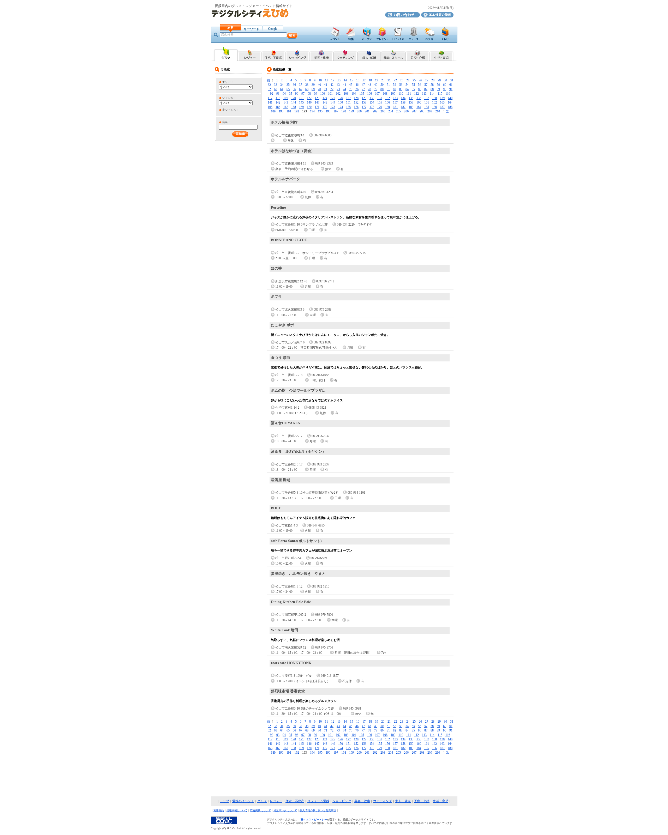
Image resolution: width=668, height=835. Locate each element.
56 (419, 85)
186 (434, 107)
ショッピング (341, 801)
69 (313, 89)
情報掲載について (236, 810)
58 (432, 85)
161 (426, 102)
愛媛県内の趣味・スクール (393, 54)
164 (450, 102)
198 (343, 111)
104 (353, 93)
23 (401, 80)
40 (319, 85)
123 (317, 98)
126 (340, 98)
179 (379, 107)
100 (322, 93)
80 (382, 89)
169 (301, 107)
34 (281, 85)
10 (320, 80)
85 (413, 89)
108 (385, 93)
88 (432, 89)
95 (290, 93)
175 (348, 107)
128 (356, 98)
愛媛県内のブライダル (345, 54)
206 (406, 111)
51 (388, 85)
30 (445, 80)
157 (395, 102)
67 (300, 89)
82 (394, 89)
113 (424, 93)
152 (356, 102)
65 (288, 89)
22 (395, 80)
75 (350, 89)
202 (375, 111)
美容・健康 (362, 801)
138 (434, 98)
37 (300, 85)
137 (426, 98)
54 (407, 85)
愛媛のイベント (243, 801)
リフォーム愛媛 (318, 801)
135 (411, 98)
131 (379, 98)
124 (325, 98)
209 (429, 111)
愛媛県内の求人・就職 (369, 54)
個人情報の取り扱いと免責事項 (318, 810)
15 (351, 80)
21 (389, 80)
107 (377, 93)
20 (382, 80)
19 (376, 80)
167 (285, 107)
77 (363, 89)
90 (444, 89)
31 (451, 80)
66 (294, 89)
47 (363, 85)
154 (371, 102)
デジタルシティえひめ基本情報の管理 (437, 14)
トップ (224, 801)
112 (416, 93)
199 (351, 111)
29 (439, 80)
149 (332, 102)
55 (413, 85)
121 (301, 98)
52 (394, 85)
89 (438, 89)
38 (306, 85)
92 (271, 93)
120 (293, 98)
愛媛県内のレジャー (249, 54)
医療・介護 (422, 801)
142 (278, 102)
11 (326, 80)
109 (393, 93)
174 (340, 107)
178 (371, 107)
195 (320, 111)
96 (296, 93)
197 (335, 111)
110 (400, 93)
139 (442, 98)
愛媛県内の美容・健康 (321, 54)
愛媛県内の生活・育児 (442, 54)
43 (338, 85)
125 (332, 98)
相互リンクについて (285, 810)
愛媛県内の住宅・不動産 (273, 54)
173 (332, 107)
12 (332, 80)
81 (388, 89)
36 (294, 85)
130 (371, 98)
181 (395, 107)
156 (387, 102)
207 (414, 111)
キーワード (251, 29)
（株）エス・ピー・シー (312, 819)
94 (284, 93)
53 (400, 85)
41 (325, 85)
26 (420, 80)
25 (414, 80)
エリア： (228, 81)
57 (425, 85)
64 (281, 89)
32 (269, 85)
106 (369, 93)
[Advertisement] (334, 776)
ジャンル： (229, 97)
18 (370, 80)
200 (359, 111)
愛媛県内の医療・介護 (418, 54)
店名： (226, 122)
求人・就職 (403, 801)
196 (328, 111)
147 (317, 102)
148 (325, 102)
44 (344, 85)
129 (364, 98)
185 (426, 107)
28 (432, 80)
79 (375, 89)
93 (277, 93)
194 (312, 111)
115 (440, 93)
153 (364, 102)
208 (422, 111)
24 (407, 80)
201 (367, 111)
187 (442, 107)
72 (331, 89)
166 (278, 107)
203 (382, 111)
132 (387, 98)
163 (442, 102)
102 (338, 93)
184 (418, 107)
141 (270, 102)
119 (285, 98)
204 (390, 111)
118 (278, 98)
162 (434, 102)
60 (444, 85)
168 (293, 107)
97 (303, 93)
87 (425, 89)
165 (270, 107)
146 (309, 102)
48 (369, 85)
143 (285, 102)
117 (270, 98)
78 (369, 89)
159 (411, 102)
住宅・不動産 (294, 801)
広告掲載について (260, 810)
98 (309, 93)
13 (339, 80)
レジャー (276, 801)
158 (403, 102)
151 (348, 102)
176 (356, 107)
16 (357, 80)
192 (296, 111)
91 (450, 89)
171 (317, 107)
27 (426, 80)
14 (345, 80)
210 (437, 111)
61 (450, 85)
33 (275, 85)
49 (375, 85)
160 (418, 102)
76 (357, 89)
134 (403, 98)
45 (350, 85)
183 (411, 107)
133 (395, 98)
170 (309, 107)
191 (289, 111)
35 (288, 85)
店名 (230, 27)
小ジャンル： (230, 109)
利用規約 (218, 810)
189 (273, 111)
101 (330, 93)
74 (344, 89)
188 (450, 107)
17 (364, 80)
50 (382, 85)
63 (275, 89)
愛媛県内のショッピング (297, 54)
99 (315, 93)
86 (419, 89)
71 (325, 89)
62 (269, 89)
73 (338, 89)
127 (348, 98)
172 (325, 107)
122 (309, 98)
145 (301, 102)
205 (398, 111)
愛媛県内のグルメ (225, 54)
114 (432, 93)
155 (379, 102)
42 (331, 85)
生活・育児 (440, 801)
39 (313, 85)
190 (281, 111)
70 (319, 89)
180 (387, 107)
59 (438, 85)
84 (407, 89)
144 (293, 102)
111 (408, 93)
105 (361, 93)
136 (418, 98)
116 (447, 93)
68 (306, 89)
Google (272, 29)
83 (400, 89)
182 (403, 107)
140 (450, 98)
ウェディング (382, 801)
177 (364, 107)
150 (340, 102)
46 (357, 85)
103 (346, 93)
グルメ (262, 801)
